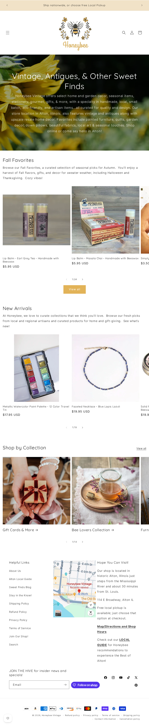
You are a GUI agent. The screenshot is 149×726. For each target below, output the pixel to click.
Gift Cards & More (18, 530)
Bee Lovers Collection (91, 530)
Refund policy (72, 715)
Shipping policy (131, 715)
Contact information (105, 719)
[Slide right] (82, 279)
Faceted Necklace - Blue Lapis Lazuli (96, 406)
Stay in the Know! (20, 595)
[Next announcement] (142, 5)
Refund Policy (18, 611)
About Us (15, 570)
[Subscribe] (65, 684)
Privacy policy (90, 715)
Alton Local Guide (20, 579)
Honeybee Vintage (51, 715)
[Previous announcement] (7, 5)
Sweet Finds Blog (20, 587)
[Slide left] (67, 279)
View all (74, 289)
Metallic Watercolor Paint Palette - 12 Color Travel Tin (36, 408)
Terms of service (111, 715)
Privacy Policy (18, 620)
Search (13, 644)
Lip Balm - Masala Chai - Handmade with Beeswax (105, 258)
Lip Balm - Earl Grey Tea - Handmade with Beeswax (31, 260)
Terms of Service (20, 628)
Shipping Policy (19, 603)
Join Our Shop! (18, 636)
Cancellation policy (130, 719)
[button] (8, 33)
